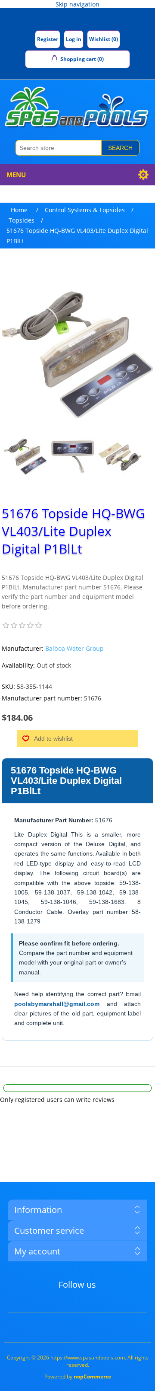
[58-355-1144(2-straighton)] (72, 456)
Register (47, 39)
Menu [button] (16, 174)
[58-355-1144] (25, 456)
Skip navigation (77, 4)
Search (120, 147)
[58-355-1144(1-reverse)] (120, 456)
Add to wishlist (53, 738)
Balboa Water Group (74, 648)
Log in (73, 39)
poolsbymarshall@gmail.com (56, 1003)
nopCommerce (92, 1376)
